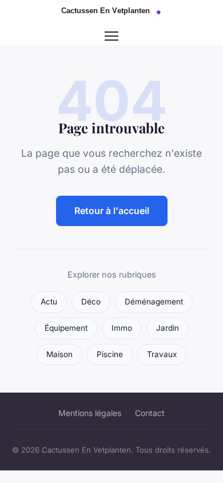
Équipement (66, 327)
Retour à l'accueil (111, 210)
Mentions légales (89, 413)
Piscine (110, 354)
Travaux (162, 354)
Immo (122, 327)
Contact (150, 413)
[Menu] (111, 36)
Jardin (167, 327)
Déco (91, 301)
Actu (49, 301)
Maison (59, 354)
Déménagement (154, 301)
